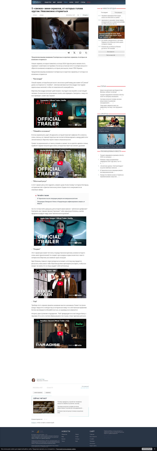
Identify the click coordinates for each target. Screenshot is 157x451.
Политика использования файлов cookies (45, 443)
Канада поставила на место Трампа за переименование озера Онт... (111, 175)
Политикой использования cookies (66, 449)
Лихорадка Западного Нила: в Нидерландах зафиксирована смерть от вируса (61, 202)
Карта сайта (93, 445)
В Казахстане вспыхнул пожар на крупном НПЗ (70, 412)
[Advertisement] (60, 363)
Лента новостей (110, 55)
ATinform (37, 2)
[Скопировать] (86, 52)
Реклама (92, 441)
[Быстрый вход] (118, 2)
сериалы (48, 392)
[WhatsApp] (80, 52)
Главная (92, 434)
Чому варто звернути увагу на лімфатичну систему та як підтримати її (111, 107)
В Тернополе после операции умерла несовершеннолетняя (57, 198)
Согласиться (147, 449)
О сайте (92, 439)
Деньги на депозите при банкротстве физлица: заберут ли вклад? (111, 91)
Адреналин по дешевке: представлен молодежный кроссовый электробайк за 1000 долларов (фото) (113, 22)
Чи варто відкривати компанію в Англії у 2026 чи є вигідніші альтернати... (112, 95)
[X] (74, 52)
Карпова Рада (40, 379)
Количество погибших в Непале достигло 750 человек (111, 47)
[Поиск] (123, 2)
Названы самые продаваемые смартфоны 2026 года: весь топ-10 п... (110, 161)
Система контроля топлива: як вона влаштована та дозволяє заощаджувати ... (70, 407)
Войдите (33, 422)
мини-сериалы (38, 392)
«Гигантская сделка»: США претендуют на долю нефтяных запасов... (111, 167)
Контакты (92, 443)
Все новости (110, 51)
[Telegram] (68, 52)
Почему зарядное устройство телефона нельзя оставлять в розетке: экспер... (69, 402)
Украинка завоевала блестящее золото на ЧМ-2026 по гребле (111, 16)
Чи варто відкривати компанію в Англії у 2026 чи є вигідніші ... (112, 156)
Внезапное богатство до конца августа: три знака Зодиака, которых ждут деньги (110, 146)
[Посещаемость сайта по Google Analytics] (40, 431)
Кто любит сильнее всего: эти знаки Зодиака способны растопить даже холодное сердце (112, 42)
